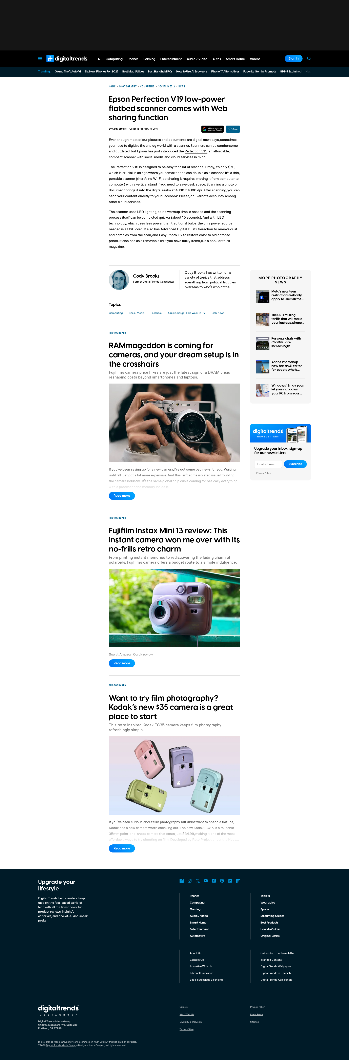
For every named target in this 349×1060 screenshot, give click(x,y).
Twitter (198, 881)
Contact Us (197, 959)
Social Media (136, 313)
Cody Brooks (119, 129)
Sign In (294, 58)
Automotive (197, 936)
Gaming (195, 909)
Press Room (256, 1014)
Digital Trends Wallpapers (276, 966)
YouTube (206, 881)
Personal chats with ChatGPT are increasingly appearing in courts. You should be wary (286, 346)
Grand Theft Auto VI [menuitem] (68, 72)
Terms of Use (186, 1029)
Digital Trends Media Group (61, 1045)
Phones (194, 896)
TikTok (214, 881)
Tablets (265, 896)
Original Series (270, 936)
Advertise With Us (201, 966)
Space (265, 909)
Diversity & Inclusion (191, 1021)
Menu (40, 58)
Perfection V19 (196, 151)
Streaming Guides (272, 916)
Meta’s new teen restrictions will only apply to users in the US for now (286, 297)
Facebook (156, 313)
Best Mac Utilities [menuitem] (133, 72)
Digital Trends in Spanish (276, 973)
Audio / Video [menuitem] (197, 59)
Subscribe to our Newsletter (278, 953)
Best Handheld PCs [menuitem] (160, 72)
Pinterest (222, 881)
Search (309, 58)
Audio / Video (199, 916)
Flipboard (238, 881)
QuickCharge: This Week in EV (186, 313)
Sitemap (254, 1021)
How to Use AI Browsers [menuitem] (191, 72)
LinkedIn (230, 881)
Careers (184, 1006)
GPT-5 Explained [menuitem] (291, 72)
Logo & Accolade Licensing (206, 979)
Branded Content (271, 959)
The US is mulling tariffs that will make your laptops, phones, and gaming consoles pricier (287, 323)
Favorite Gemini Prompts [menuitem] (259, 72)
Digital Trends (59, 64)
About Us (195, 953)
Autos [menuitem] (216, 59)
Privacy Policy (263, 473)
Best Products (269, 923)
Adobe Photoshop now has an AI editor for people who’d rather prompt (286, 368)
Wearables (268, 903)
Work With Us (187, 1014)
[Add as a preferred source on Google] (212, 129)
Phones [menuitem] (133, 59)
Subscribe (295, 464)
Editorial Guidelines (201, 973)
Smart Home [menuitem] (235, 59)
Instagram (190, 881)
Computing (116, 313)
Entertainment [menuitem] (171, 59)
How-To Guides (270, 929)
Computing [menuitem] (114, 59)
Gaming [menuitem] (149, 59)
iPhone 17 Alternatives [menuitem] (225, 72)
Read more (122, 496)
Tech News (217, 313)
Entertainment (199, 929)
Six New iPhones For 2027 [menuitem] (101, 72)
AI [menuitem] (99, 59)
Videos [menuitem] (255, 59)
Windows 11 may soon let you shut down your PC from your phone (287, 391)
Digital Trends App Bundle (276, 979)
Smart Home (198, 923)
